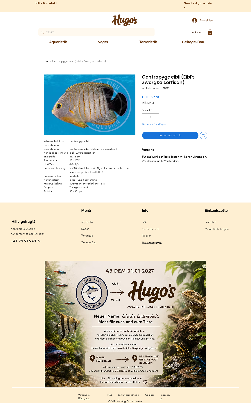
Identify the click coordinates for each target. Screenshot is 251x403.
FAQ (144, 222)
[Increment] (156, 116)
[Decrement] (145, 116)
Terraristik (87, 235)
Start (47, 61)
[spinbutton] (150, 116)
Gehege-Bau (88, 242)
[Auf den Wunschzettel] (203, 135)
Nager (85, 228)
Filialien (146, 235)
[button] (210, 32)
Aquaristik (87, 222)
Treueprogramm (152, 242)
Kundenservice (19, 233)
